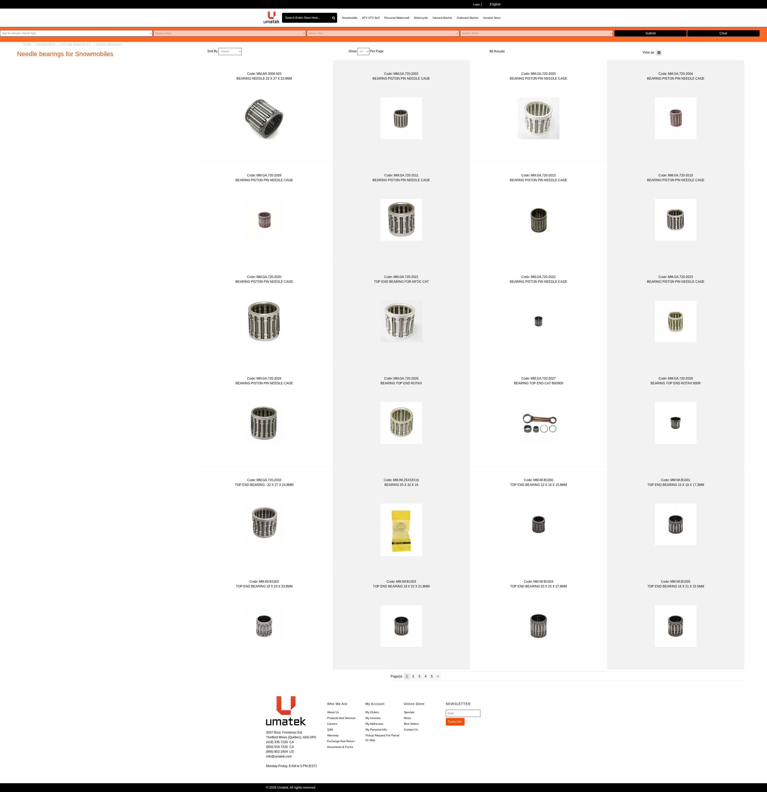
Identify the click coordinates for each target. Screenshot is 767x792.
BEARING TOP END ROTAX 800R (676, 383)
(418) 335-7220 (277, 742)
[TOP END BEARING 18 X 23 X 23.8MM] (264, 626)
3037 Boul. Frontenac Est (284, 732)
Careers (332, 723)
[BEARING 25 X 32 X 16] (401, 530)
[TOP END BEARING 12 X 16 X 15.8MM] (538, 524)
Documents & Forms (340, 746)
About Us (333, 712)
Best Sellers (411, 723)
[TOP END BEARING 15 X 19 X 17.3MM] (675, 524)
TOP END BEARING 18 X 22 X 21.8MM (401, 586)
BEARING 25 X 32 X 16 (401, 484)
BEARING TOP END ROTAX (401, 383)
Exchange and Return (341, 741)
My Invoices (373, 718)
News (407, 718)
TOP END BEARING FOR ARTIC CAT (401, 281)
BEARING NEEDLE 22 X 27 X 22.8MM (264, 78)
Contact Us (411, 729)
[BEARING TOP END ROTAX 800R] (675, 423)
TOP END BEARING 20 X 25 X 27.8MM (538, 586)
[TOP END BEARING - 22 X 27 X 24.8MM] (264, 524)
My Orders (372, 712)
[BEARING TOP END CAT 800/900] (538, 423)
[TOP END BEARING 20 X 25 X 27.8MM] (538, 626)
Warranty (333, 735)
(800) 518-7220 (277, 746)
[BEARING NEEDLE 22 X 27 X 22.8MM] (264, 118)
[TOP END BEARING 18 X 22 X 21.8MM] (401, 626)
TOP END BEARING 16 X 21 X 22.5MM (675, 586)
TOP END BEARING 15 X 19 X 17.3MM (675, 484)
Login (476, 4)
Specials (409, 712)
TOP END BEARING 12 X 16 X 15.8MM (538, 484)
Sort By (212, 51)
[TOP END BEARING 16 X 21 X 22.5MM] (675, 626)
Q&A (330, 729)
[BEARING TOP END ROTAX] (401, 423)
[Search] (334, 18)
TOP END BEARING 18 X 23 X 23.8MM (264, 586)
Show (353, 51)
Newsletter (458, 704)
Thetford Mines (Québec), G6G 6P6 (291, 737)
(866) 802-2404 (277, 751)
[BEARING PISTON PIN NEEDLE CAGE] (401, 118)
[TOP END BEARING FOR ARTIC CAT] (401, 321)
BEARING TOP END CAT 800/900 (538, 383)
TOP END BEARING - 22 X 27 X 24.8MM (264, 484)
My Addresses (374, 723)
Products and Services (341, 718)
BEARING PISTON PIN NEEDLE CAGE (401, 78)
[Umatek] (272, 17)
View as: (649, 52)
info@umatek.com (279, 756)
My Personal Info (376, 729)
